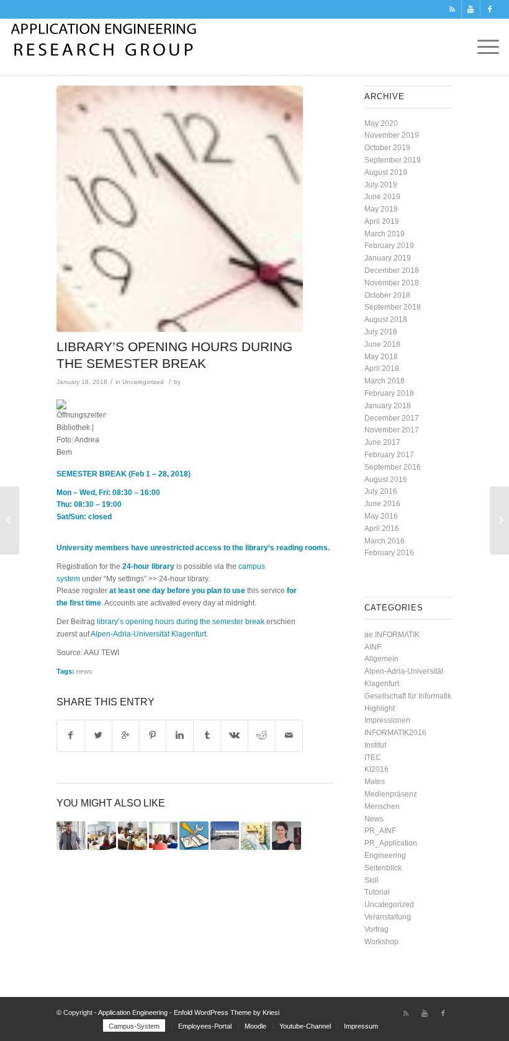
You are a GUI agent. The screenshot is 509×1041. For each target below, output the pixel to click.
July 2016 (380, 491)
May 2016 (381, 516)
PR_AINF (380, 830)
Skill (371, 880)
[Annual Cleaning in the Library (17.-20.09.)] (194, 836)
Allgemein (381, 659)
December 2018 (391, 270)
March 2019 (384, 234)
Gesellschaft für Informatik (407, 696)
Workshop (381, 941)
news (84, 671)
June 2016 (382, 503)
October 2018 (387, 295)
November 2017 (391, 430)
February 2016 (389, 552)
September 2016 (392, 467)
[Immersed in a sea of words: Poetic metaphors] (286, 836)
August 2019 (385, 172)
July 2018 (380, 332)
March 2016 (384, 541)
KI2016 (376, 769)
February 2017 (389, 454)
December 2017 (391, 418)
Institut (375, 745)
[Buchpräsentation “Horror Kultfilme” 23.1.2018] (9, 520)
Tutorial (377, 892)
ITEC (372, 757)
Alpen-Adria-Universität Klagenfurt (148, 634)
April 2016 (381, 528)
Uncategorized (143, 381)
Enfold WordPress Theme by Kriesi (226, 1012)
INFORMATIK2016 (395, 732)
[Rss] (452, 9)
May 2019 (381, 209)
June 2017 (382, 442)
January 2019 (387, 258)
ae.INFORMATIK (392, 634)
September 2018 (392, 307)
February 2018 (389, 393)
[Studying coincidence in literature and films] (71, 836)
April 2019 (381, 221)
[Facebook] (489, 9)
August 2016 (385, 479)
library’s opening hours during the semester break (180, 621)
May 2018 (381, 356)
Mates (374, 781)
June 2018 (382, 344)
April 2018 (381, 368)
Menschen (382, 806)
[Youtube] (471, 9)
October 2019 (387, 147)
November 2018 (391, 283)
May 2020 (381, 123)
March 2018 (384, 381)
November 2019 (391, 135)
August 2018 (385, 319)
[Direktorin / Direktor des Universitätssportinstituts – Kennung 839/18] (225, 836)
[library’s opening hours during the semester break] (179, 209)
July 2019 (380, 185)
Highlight (379, 708)
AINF (372, 647)
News (374, 819)
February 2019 (389, 245)
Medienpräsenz (390, 794)
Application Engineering (133, 1012)
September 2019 (392, 160)
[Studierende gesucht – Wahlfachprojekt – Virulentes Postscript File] (255, 836)
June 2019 (382, 196)
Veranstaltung (387, 917)
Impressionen (387, 720)
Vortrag (376, 929)
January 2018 (387, 405)
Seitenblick (383, 868)
